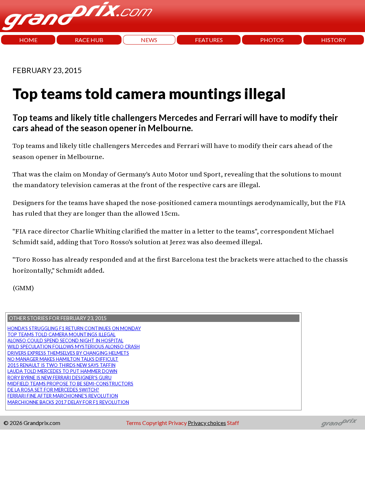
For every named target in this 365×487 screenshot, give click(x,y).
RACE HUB (89, 39)
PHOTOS (272, 39)
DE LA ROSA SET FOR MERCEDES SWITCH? (53, 390)
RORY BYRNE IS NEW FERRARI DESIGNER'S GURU (59, 377)
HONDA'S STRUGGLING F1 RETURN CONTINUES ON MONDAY (74, 328)
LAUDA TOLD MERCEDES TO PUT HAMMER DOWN (62, 371)
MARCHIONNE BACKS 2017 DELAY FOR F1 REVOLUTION (68, 402)
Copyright (154, 422)
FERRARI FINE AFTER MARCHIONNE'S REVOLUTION (62, 396)
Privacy (177, 422)
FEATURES (209, 39)
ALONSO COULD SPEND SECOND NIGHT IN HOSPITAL (65, 340)
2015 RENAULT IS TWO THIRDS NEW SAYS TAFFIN (61, 365)
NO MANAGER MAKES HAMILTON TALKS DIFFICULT (62, 359)
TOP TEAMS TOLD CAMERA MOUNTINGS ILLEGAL (61, 334)
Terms (133, 422)
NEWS (149, 39)
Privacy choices (207, 422)
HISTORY (333, 39)
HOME (28, 39)
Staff (233, 422)
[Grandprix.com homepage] (339, 423)
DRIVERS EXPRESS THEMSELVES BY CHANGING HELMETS (68, 353)
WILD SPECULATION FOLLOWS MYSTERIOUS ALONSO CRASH (73, 346)
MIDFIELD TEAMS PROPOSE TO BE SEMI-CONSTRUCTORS (70, 383)
